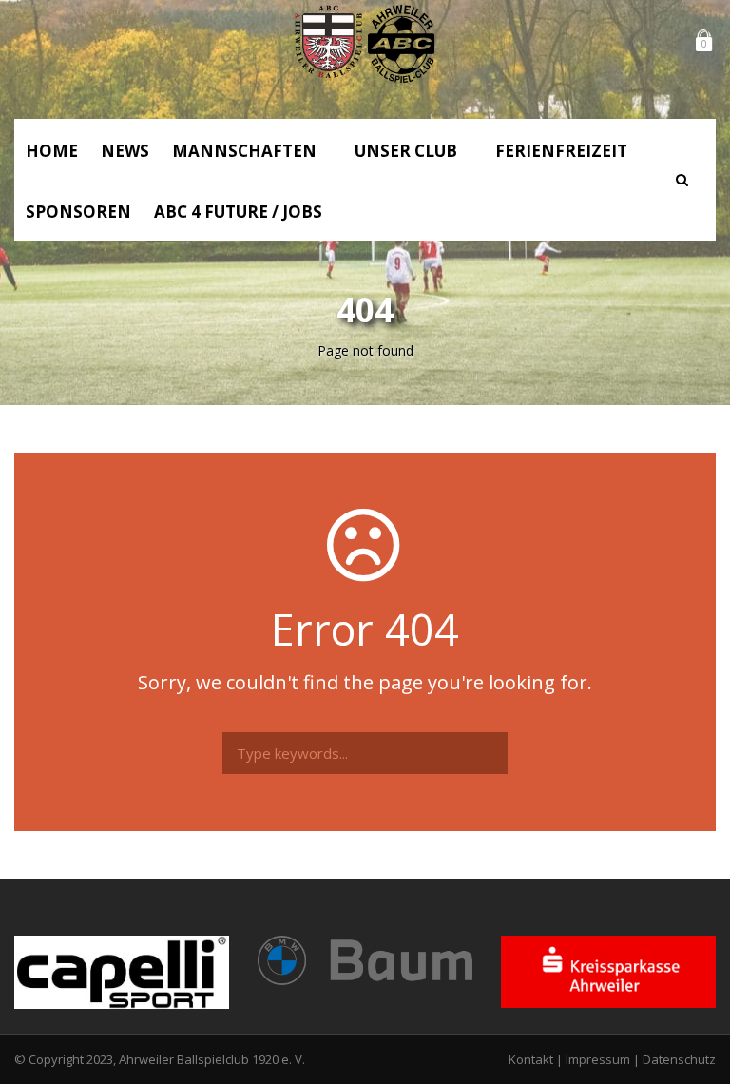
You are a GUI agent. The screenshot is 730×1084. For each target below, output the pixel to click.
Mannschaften (244, 151)
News (125, 151)
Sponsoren (78, 212)
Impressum (598, 1059)
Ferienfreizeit (561, 151)
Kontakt (531, 1059)
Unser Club (406, 151)
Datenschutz (679, 1059)
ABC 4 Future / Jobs (238, 212)
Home (52, 151)
